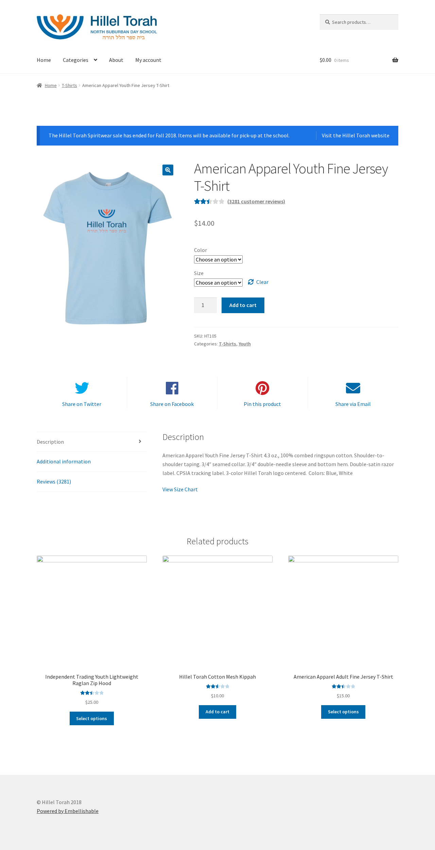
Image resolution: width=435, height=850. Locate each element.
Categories (75, 59)
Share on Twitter (81, 404)
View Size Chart (180, 489)
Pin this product (262, 404)
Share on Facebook (172, 404)
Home (44, 59)
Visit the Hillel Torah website (355, 135)
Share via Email (353, 404)
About (116, 59)
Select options (91, 718)
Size (199, 273)
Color (200, 250)
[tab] (92, 442)
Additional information (64, 461)
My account (148, 59)
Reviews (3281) (54, 481)
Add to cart (243, 305)
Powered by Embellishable (68, 811)
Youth (245, 344)
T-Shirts (69, 85)
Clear (262, 281)
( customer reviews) (256, 201)
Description (50, 441)
